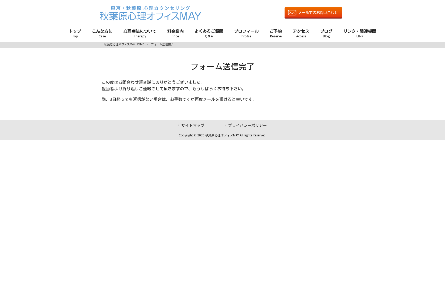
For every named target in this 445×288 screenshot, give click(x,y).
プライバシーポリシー (247, 125)
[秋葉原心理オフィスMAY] (150, 19)
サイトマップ (192, 125)
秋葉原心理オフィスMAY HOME (124, 44)
